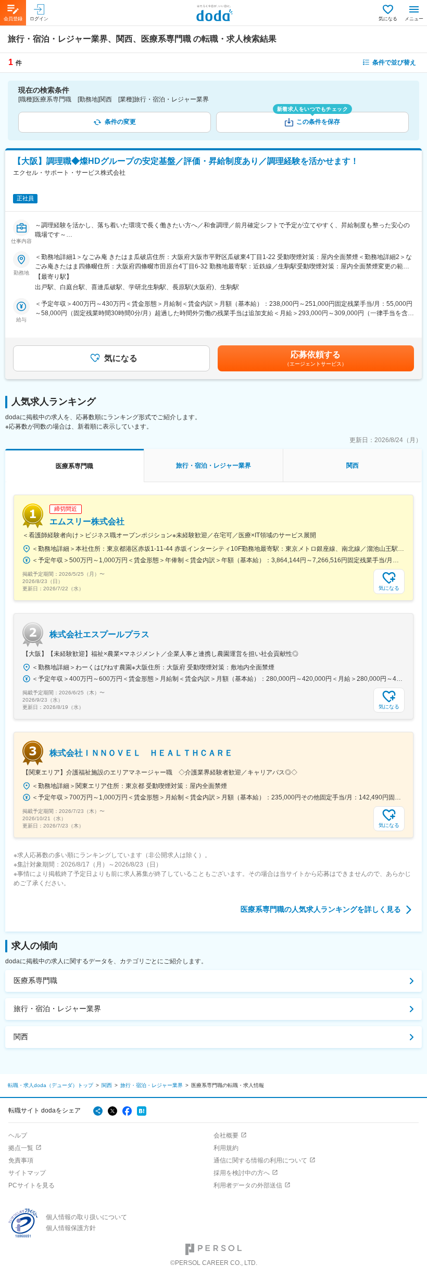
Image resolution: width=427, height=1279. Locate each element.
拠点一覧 (20, 1148)
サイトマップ (27, 1173)
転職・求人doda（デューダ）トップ (50, 1085)
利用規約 (226, 1148)
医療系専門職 (35, 980)
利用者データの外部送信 (248, 1185)
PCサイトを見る (31, 1185)
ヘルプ (17, 1135)
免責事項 (20, 1160)
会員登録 (13, 18)
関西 (21, 1036)
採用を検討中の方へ (242, 1173)
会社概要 (226, 1135)
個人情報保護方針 (71, 1228)
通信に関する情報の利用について (260, 1160)
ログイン (39, 18)
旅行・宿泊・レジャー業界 (57, 1008)
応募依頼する (315, 358)
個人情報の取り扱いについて (86, 1217)
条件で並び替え (394, 62)
